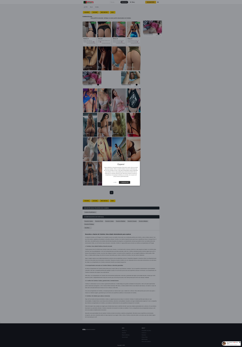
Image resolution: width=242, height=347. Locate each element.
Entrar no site (124, 182)
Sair (115, 182)
